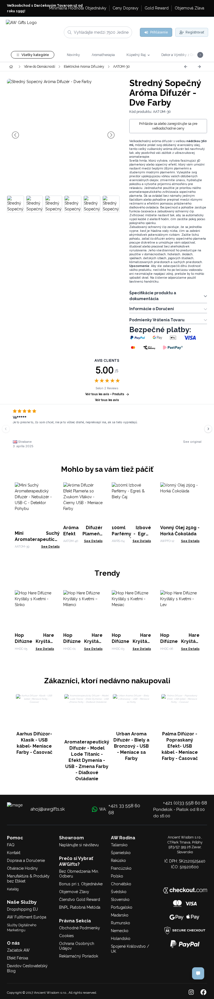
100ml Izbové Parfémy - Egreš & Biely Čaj (131, 534)
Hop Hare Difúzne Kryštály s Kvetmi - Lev (180, 641)
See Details (50, 546)
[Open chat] (198, 973)
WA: (119, 809)
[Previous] (185, 66)
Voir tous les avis (107, 400)
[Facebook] (203, 992)
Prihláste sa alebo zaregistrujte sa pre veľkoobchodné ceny (168, 126)
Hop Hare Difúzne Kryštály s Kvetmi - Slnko (34, 641)
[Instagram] (191, 992)
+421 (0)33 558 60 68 (185, 803)
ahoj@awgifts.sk (47, 809)
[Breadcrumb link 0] (11, 66)
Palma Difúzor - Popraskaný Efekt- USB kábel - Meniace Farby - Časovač (180, 746)
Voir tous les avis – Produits (104, 394)
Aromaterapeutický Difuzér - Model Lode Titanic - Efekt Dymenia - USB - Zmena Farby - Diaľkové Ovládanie (86, 760)
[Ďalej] (199, 66)
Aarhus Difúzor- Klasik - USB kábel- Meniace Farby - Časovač (34, 743)
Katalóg (13, 889)
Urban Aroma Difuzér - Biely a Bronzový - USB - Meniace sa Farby (131, 746)
